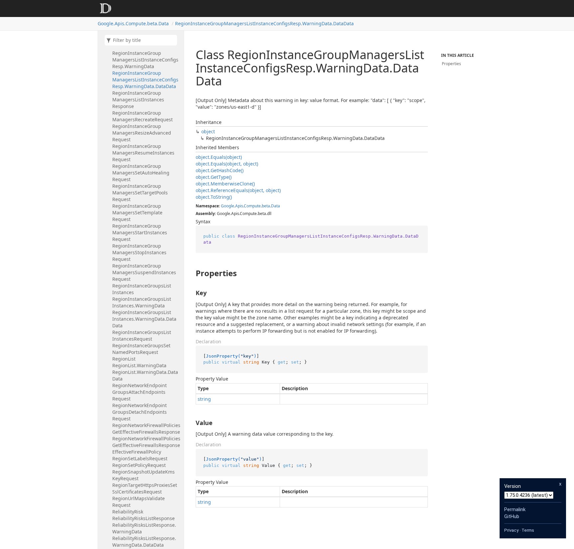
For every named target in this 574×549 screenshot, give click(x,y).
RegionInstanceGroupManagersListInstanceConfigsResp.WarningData (145, 59)
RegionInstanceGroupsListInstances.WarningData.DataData (144, 319)
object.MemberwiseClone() (225, 183)
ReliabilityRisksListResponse (143, 518)
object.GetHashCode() (219, 170)
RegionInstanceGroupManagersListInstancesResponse (138, 99)
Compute (252, 206)
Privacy (511, 530)
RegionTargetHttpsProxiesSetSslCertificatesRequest (144, 488)
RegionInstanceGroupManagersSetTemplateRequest (137, 212)
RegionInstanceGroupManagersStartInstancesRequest (139, 232)
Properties (451, 63)
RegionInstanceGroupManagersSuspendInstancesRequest (144, 272)
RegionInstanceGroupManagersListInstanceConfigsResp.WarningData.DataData (264, 23)
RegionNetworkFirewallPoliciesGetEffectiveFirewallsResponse (146, 428)
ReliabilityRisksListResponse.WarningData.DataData (144, 541)
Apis (239, 206)
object (208, 131)
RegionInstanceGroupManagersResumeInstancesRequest (143, 153)
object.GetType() (214, 177)
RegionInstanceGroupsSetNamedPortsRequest (141, 348)
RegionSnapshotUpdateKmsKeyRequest (143, 475)
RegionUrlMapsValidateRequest (138, 501)
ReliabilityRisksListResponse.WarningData (144, 528)
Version (512, 486)
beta (266, 206)
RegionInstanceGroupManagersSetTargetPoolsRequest (140, 192)
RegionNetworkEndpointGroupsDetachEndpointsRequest (139, 412)
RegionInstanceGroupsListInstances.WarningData (141, 302)
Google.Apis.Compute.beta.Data (133, 23)
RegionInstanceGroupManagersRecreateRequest (142, 116)
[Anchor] (190, 273)
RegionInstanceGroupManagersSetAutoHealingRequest (140, 172)
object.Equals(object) (219, 157)
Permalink (515, 509)
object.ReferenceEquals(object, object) (238, 190)
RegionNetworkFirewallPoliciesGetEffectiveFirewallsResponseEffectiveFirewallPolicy (146, 445)
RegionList (124, 359)
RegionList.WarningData (139, 365)
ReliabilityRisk (127, 511)
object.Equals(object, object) (227, 164)
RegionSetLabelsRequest (139, 458)
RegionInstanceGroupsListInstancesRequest (141, 335)
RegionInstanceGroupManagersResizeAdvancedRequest (141, 133)
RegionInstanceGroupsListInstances (141, 288)
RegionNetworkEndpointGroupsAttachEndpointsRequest (139, 392)
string (204, 399)
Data (275, 206)
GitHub (511, 516)
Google (227, 206)
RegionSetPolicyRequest (139, 465)
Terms (528, 530)
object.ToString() (214, 197)
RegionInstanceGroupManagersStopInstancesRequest (139, 252)
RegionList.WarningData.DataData (145, 375)
